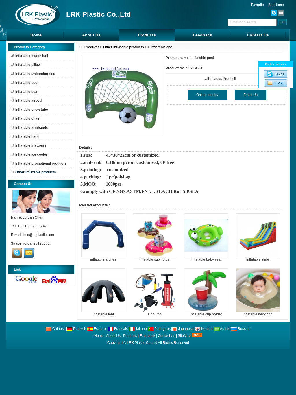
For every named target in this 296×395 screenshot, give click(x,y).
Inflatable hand (27, 136)
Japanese (185, 329)
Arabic (224, 329)
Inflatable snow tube (31, 110)
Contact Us (258, 35)
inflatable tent (103, 314)
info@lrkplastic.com (38, 235)
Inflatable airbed (28, 101)
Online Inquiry (207, 95)
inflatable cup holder (155, 259)
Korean (206, 329)
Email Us (250, 95)
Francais (120, 329)
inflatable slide (257, 259)
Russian (244, 329)
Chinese (58, 329)
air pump (155, 314)
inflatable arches (103, 259)
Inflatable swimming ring (35, 74)
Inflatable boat (26, 92)
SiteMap (184, 336)
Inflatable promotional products (40, 163)
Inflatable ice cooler (31, 154)
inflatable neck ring (258, 314)
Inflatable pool (26, 83)
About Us (91, 35)
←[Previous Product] (220, 79)
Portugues (162, 329)
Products (147, 35)
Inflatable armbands (31, 127)
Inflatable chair (27, 119)
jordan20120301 (36, 243)
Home (36, 35)
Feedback (202, 35)
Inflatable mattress (30, 145)
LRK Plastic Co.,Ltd (142, 343)
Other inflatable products (123, 47)
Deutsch (79, 329)
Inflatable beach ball (31, 56)
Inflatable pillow (27, 65)
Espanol (100, 329)
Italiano (140, 329)
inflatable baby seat (206, 259)
